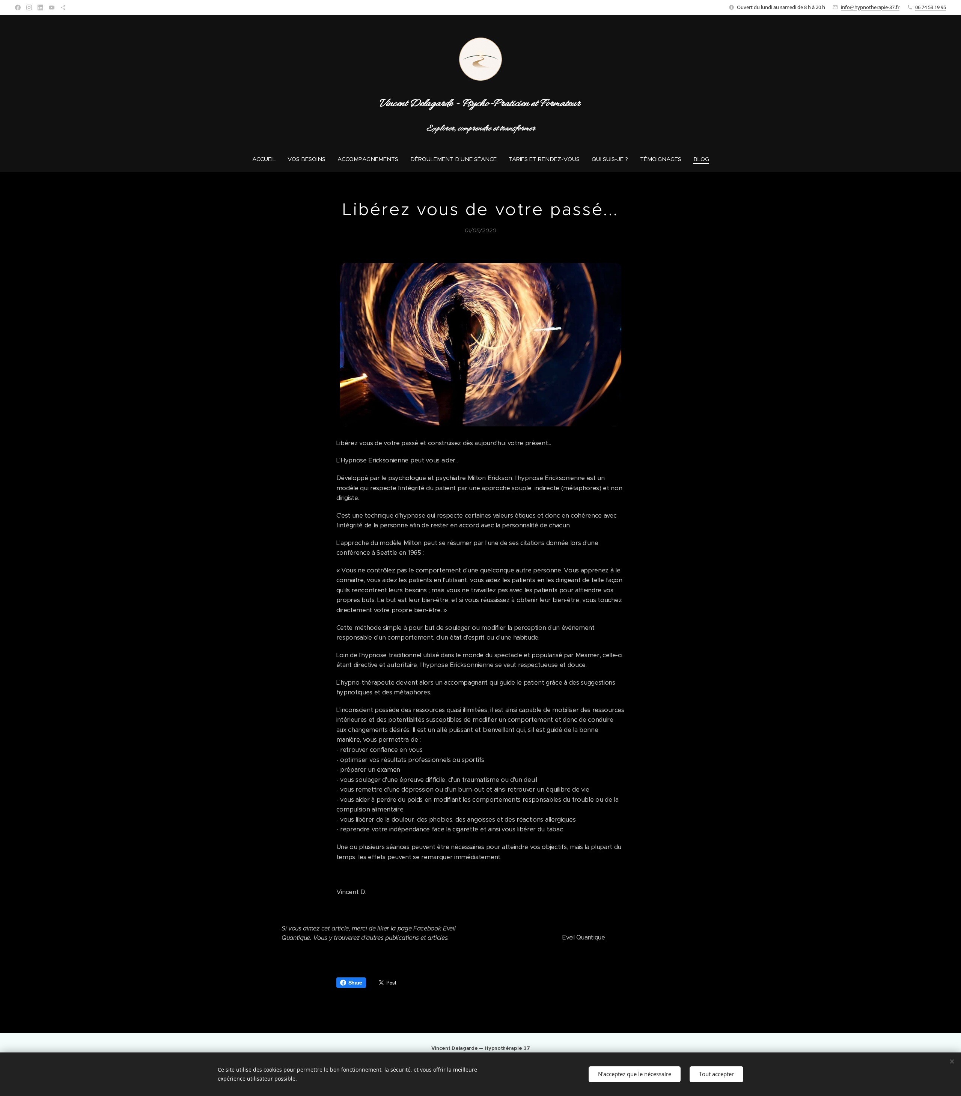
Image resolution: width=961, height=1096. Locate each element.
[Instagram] (29, 7)
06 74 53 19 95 (930, 7)
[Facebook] (18, 7)
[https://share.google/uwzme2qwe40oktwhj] (63, 7)
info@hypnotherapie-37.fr (870, 7)
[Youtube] (51, 7)
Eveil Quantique (583, 937)
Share (355, 983)
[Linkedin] (40, 7)
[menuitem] (267, 159)
